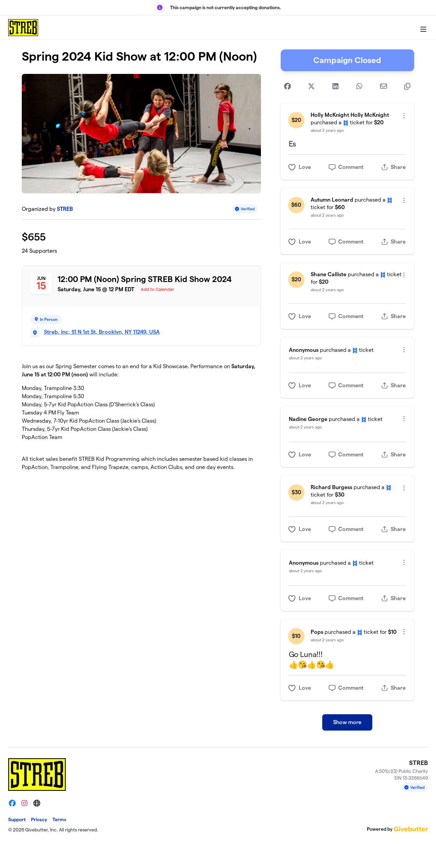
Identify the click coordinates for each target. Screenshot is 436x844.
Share (398, 167)
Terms (59, 819)
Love (305, 167)
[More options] (404, 115)
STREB (65, 209)
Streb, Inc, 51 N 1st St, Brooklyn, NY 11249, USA (102, 332)
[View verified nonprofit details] (245, 209)
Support (17, 819)
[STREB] (23, 27)
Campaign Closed (347, 60)
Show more (347, 722)
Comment (350, 167)
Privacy (39, 819)
